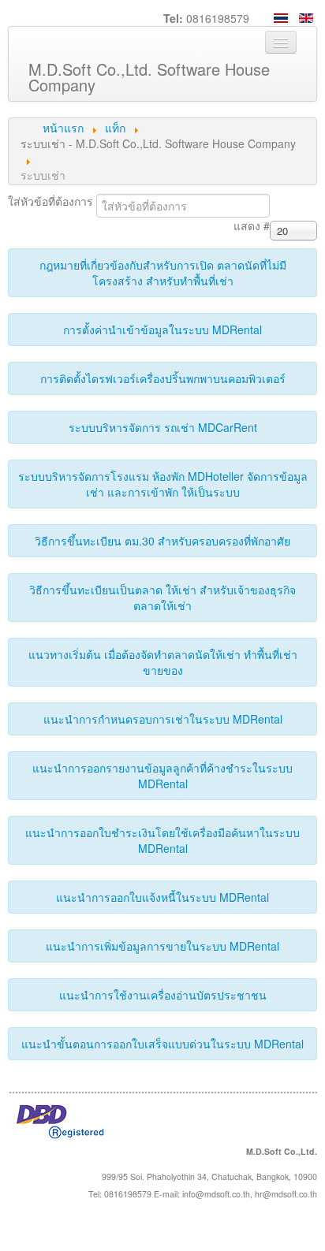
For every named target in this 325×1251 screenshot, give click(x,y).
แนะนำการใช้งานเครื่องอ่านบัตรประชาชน (163, 995)
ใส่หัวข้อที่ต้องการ (52, 201)
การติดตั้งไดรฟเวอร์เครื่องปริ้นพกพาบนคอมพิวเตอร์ (163, 378)
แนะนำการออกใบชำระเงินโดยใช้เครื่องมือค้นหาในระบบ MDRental (162, 840)
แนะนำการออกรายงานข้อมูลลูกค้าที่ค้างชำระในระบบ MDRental (162, 775)
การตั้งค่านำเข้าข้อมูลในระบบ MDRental (162, 329)
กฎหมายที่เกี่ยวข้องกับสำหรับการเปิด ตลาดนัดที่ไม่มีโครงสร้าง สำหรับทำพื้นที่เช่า (162, 273)
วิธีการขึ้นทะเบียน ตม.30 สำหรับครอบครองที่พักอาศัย (162, 541)
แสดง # (251, 225)
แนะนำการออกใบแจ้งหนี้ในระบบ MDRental (162, 897)
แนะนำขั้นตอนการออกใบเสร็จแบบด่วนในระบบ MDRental (162, 1044)
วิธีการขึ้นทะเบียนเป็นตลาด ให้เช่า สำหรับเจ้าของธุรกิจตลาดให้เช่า (162, 597)
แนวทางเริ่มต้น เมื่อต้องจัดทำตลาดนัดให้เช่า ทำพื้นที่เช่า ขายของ (162, 662)
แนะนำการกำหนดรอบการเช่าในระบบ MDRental (162, 719)
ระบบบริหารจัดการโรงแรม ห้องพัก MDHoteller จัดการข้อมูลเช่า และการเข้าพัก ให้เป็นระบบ (163, 484)
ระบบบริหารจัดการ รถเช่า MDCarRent (163, 427)
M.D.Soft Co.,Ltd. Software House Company (149, 77)
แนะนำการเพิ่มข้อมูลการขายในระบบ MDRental (162, 946)
